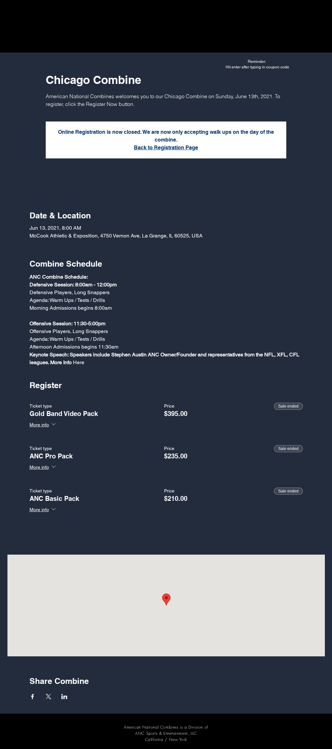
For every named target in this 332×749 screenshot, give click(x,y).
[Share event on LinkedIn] (64, 696)
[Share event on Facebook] (33, 696)
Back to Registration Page (166, 147)
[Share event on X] (48, 696)
